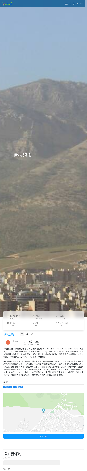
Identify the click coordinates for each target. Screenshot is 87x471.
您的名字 (6, 458)
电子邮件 (7, 469)
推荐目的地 (18, 387)
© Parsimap (63, 431)
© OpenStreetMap (72, 431)
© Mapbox (80, 431)
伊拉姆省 (8, 387)
